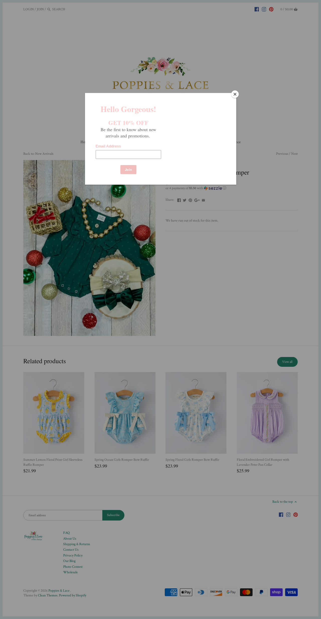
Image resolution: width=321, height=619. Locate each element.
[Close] (235, 94)
